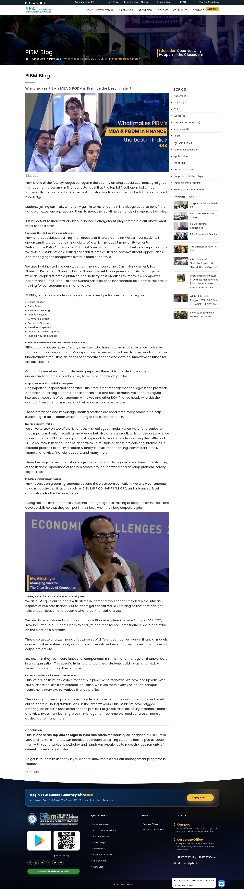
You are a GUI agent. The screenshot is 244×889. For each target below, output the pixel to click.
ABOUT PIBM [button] (146, 10)
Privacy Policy (150, 824)
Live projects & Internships (188, 176)
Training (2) (180, 102)
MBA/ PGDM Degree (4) (187, 122)
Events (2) (179, 115)
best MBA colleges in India (100, 429)
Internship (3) (181, 129)
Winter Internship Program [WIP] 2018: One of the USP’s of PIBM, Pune (204, 300)
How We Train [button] (104, 10)
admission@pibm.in (187, 863)
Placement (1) (181, 96)
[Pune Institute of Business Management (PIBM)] (40, 10)
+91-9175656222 (185, 857)
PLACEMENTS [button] (125, 10)
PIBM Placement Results (203, 234)
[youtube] (41, 3)
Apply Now (212, 8)
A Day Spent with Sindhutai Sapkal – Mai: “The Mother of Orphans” (204, 263)
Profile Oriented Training (187, 182)
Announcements (84, 2)
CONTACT (198, 10)
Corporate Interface (185, 169)
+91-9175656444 (206, 857)
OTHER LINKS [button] (180, 10)
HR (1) (177, 135)
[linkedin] (34, 3)
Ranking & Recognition (186, 149)
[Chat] (221, 884)
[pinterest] (44, 3)
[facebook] (26, 3)
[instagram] (30, 3)
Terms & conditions (153, 829)
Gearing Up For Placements (189, 189)
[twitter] (37, 3)
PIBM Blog (55, 58)
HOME (89, 10)
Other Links (39, 58)
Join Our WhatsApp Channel (52, 871)
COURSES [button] (163, 10)
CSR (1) (177, 109)
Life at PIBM (180, 163)
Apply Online (181, 156)
